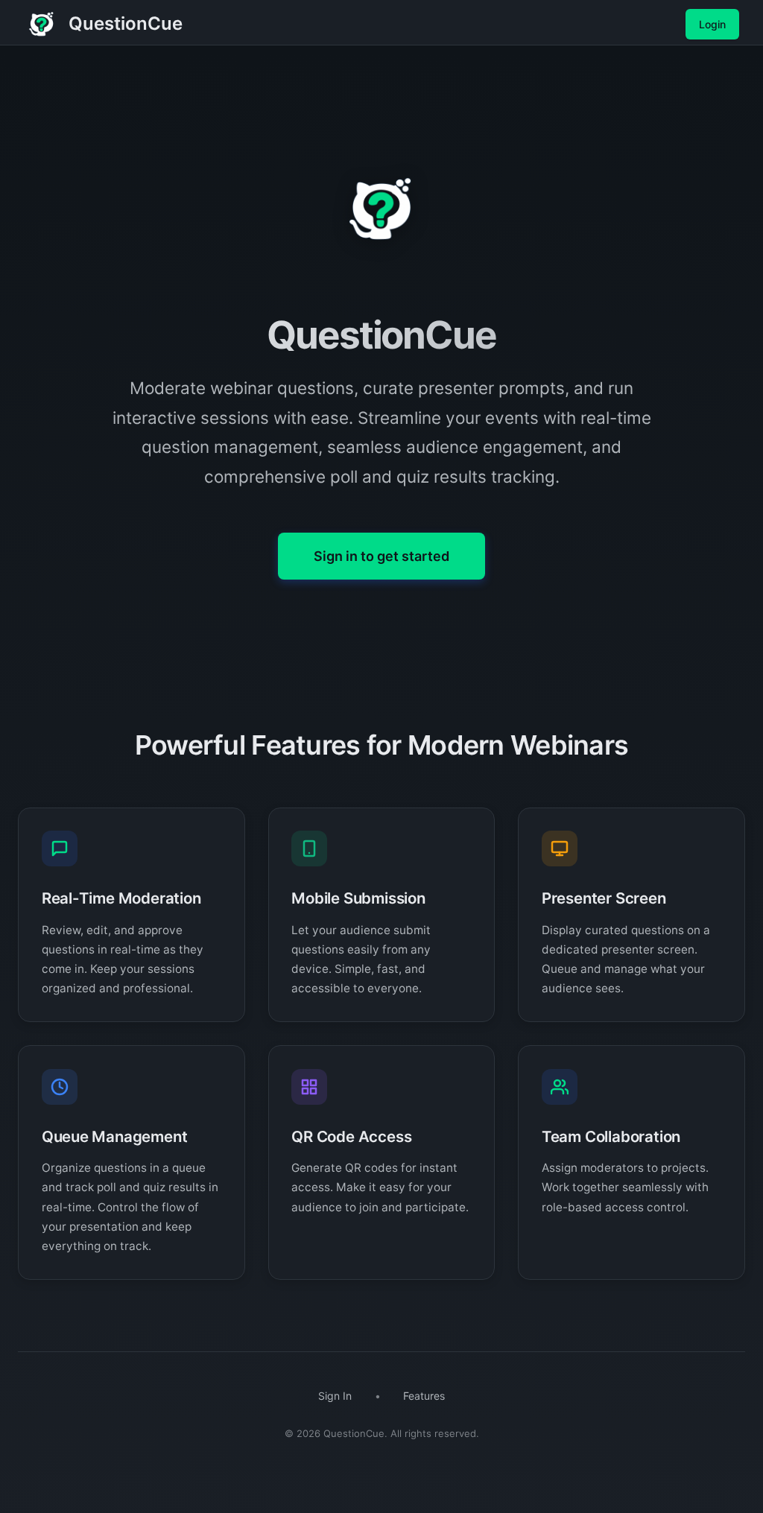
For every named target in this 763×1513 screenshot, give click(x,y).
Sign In (335, 1395)
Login (712, 24)
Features (424, 1395)
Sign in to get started (381, 556)
